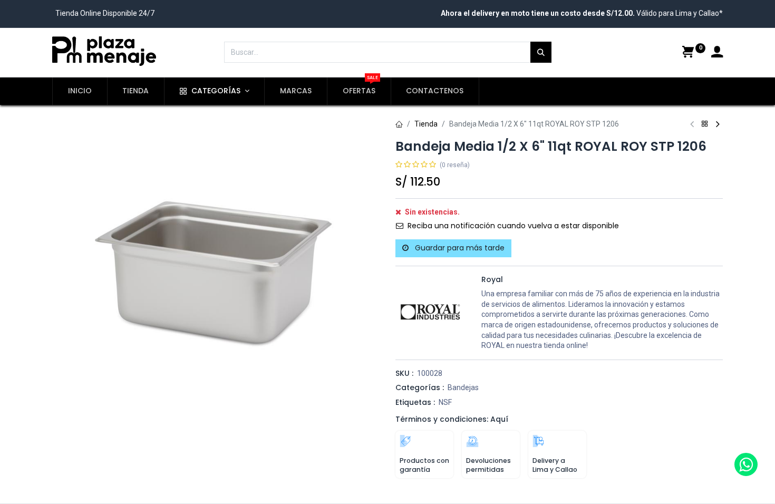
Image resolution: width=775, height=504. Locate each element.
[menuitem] (80, 91)
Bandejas (463, 387)
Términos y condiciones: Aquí (451, 419)
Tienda (426, 124)
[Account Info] (717, 53)
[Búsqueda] (540, 52)
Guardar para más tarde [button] (459, 248)
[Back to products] (705, 124)
